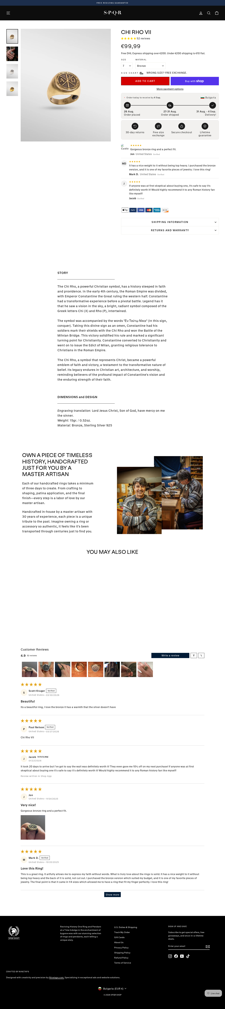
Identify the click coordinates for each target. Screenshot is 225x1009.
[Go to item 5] (95, 669)
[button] (129, 38)
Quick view (31, 609)
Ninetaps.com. (56, 977)
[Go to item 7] (128, 669)
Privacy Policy (121, 947)
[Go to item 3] (62, 669)
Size (123, 59)
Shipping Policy (122, 952)
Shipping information (170, 221)
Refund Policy (121, 957)
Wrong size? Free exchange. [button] (166, 72)
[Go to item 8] (145, 669)
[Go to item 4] (79, 669)
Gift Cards (119, 937)
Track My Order (122, 932)
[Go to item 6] (112, 669)
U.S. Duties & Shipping (125, 927)
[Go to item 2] (46, 669)
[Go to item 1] (29, 669)
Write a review (170, 655)
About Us (119, 942)
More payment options (170, 88)
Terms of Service (122, 963)
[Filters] (194, 655)
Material (140, 59)
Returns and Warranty (170, 230)
